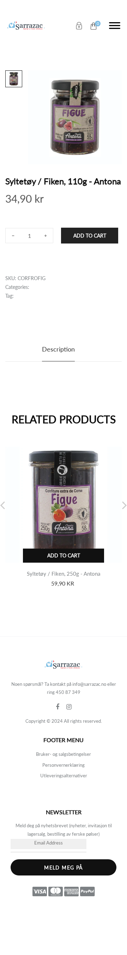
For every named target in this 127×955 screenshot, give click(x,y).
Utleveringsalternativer (63, 775)
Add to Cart (89, 236)
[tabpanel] (75, 117)
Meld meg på (63, 868)
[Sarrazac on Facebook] (61, 707)
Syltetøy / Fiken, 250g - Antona (63, 573)
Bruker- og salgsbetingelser (63, 754)
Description (58, 349)
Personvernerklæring (63, 765)
